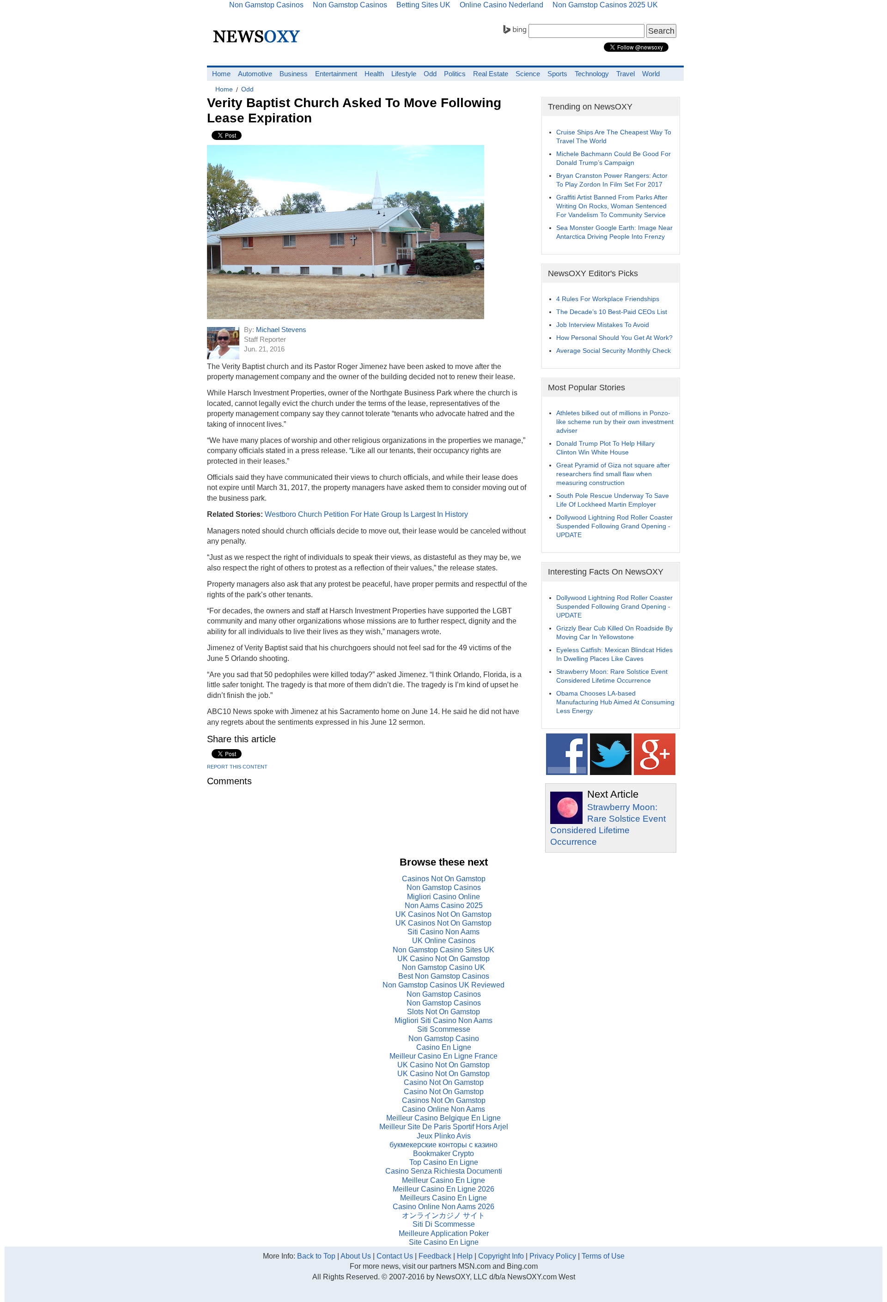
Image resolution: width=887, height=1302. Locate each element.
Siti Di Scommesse (444, 1224)
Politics (455, 74)
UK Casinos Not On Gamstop (443, 914)
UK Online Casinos (443, 941)
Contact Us (395, 1256)
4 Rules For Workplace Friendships (607, 299)
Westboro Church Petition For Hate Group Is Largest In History (366, 514)
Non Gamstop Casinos (444, 887)
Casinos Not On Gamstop (444, 879)
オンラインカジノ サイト (443, 1215)
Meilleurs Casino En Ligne (443, 1198)
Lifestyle (403, 74)
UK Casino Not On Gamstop (443, 959)
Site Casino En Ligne (444, 1242)
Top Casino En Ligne (443, 1162)
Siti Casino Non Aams (443, 932)
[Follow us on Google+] (654, 772)
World (651, 74)
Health (374, 74)
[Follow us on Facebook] (567, 772)
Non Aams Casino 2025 (444, 905)
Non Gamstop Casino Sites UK (443, 950)
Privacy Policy (552, 1256)
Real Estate (490, 74)
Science (528, 74)
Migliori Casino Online (443, 897)
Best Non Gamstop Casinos (443, 976)
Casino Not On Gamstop (444, 1082)
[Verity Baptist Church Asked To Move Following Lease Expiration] (345, 317)
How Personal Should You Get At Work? (614, 337)
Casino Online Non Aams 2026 (443, 1207)
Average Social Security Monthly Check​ (613, 350)
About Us (355, 1256)
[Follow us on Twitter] (611, 772)
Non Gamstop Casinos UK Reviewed (443, 985)
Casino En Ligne (443, 1047)
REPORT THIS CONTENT (237, 766)
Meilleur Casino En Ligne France (443, 1056)
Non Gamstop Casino (443, 1038)
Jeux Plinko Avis (444, 1136)
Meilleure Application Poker (444, 1233)
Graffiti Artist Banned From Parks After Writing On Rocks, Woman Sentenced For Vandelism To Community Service (612, 206)
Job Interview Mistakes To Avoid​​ (602, 324)
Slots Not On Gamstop (443, 1012)
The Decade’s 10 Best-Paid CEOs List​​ (611, 311)
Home (221, 74)
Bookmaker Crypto (443, 1153)
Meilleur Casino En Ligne (443, 1180)
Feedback (435, 1256)
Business (293, 74)
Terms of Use (603, 1256)
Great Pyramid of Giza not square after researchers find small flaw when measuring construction (613, 473)
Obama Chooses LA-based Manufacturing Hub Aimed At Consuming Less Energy (615, 702)
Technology (592, 74)
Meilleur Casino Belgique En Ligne (443, 1118)
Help (465, 1256)
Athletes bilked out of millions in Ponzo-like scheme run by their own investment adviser (615, 421)
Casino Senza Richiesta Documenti (443, 1171)
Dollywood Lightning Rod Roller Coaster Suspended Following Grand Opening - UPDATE (614, 526)
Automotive (255, 74)
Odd (430, 74)
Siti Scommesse (443, 1029)
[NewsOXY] (259, 44)
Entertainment (336, 74)
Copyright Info (501, 1256)
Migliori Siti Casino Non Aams (443, 1020)
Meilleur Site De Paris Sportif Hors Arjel (443, 1127)
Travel (625, 74)
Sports (557, 74)
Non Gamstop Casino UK (443, 967)
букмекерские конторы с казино (443, 1145)
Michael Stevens (281, 329)
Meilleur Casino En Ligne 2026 (443, 1189)
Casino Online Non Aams (443, 1109)
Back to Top (316, 1256)
